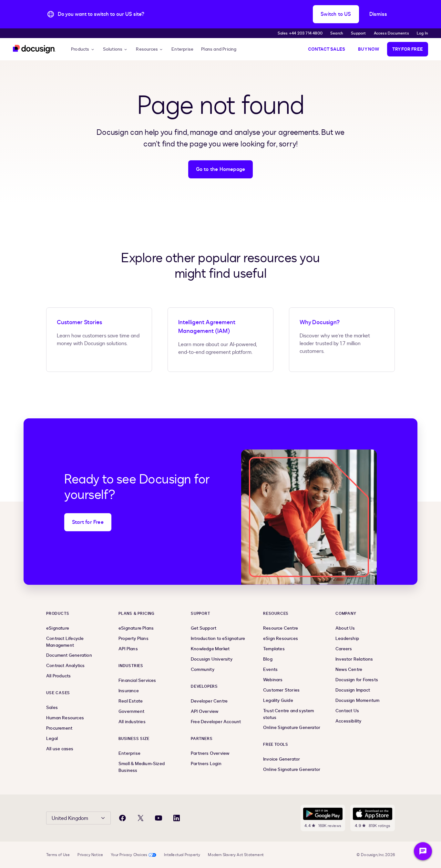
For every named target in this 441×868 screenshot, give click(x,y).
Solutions (113, 49)
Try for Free (407, 49)
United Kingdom (70, 818)
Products (80, 49)
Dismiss (378, 14)
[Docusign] (34, 49)
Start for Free (88, 522)
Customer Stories (79, 322)
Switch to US (336, 14)
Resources (147, 49)
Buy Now (368, 49)
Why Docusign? (320, 322)
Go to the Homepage (220, 169)
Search (336, 33)
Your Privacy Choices (129, 854)
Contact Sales (326, 49)
